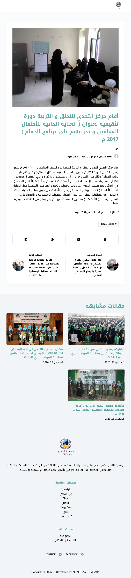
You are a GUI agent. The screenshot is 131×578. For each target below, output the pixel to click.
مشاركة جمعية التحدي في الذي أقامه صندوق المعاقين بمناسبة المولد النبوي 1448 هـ (99, 409)
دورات (69, 157)
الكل (76, 157)
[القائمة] (9, 5)
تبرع (65, 512)
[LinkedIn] (25, 239)
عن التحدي (66, 493)
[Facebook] (105, 239)
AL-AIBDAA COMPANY (86, 572)
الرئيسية (66, 489)
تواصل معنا (65, 516)
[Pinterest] (52, 239)
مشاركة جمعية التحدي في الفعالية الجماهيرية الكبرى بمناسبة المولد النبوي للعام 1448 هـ (98, 353)
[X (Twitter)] (79, 239)
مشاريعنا (65, 507)
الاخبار (65, 502)
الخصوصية (65, 536)
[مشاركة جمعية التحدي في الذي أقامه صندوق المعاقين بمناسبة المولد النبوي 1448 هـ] (96, 385)
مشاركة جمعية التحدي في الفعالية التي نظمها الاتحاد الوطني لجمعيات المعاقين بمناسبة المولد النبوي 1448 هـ (36, 353)
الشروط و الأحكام (65, 540)
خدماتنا (65, 498)
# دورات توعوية (108, 224)
